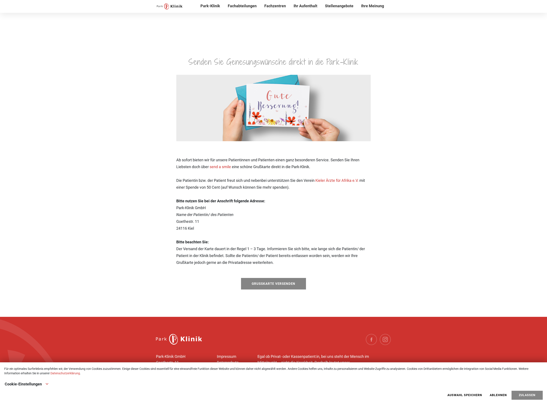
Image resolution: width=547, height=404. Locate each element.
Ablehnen (498, 395)
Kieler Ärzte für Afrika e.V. (337, 180)
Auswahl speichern (464, 395)
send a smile (220, 167)
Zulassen (527, 395)
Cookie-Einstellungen (23, 384)
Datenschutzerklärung (65, 373)
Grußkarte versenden (273, 284)
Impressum (226, 356)
